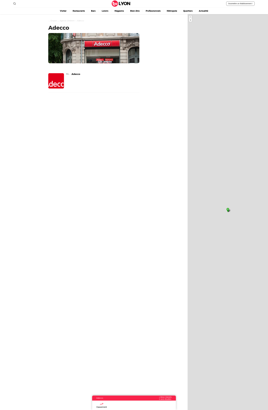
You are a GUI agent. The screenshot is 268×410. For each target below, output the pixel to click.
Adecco (80, 21)
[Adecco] (228, 210)
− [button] (190, 20)
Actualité (203, 11)
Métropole (172, 11)
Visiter (63, 11)
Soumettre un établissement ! (240, 4)
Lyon (124, 4)
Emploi (54, 21)
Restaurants (79, 11)
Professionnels (153, 11)
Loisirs (105, 11)
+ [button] (190, 17)
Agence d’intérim (67, 21)
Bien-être (135, 11)
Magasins (119, 11)
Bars (93, 11)
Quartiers (188, 11)
